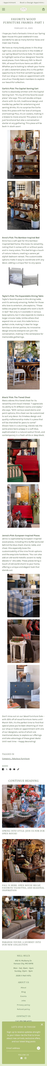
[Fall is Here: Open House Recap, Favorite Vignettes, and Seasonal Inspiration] (23, 860)
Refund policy (23, 1009)
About (23, 987)
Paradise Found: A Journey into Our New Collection (21, 943)
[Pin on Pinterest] (10, 769)
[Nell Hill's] (23, 9)
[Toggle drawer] (3, 9)
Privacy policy (23, 1005)
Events (23, 996)
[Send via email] (14, 769)
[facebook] (22, 1058)
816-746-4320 (26, 1021)
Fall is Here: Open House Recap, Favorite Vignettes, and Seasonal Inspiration (23, 888)
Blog (23, 992)
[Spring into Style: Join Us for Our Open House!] (23, 806)
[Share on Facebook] (3, 769)
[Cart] (43, 9)
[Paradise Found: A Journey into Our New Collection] (23, 917)
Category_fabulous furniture (16, 758)
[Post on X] (6, 769)
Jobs (23, 1000)
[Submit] (38, 1048)
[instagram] (25, 1058)
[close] (42, 1024)
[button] (18, 769)
